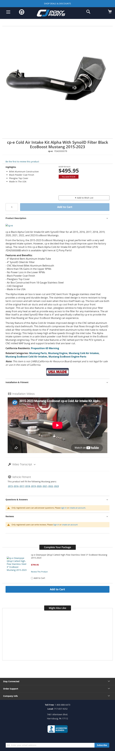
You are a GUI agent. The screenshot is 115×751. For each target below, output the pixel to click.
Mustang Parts (38, 353)
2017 (21, 486)
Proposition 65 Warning (45, 348)
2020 (39, 486)
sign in (64, 507)
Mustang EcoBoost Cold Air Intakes (26, 356)
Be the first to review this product (22, 161)
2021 (45, 486)
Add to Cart (57, 589)
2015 (10, 486)
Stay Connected (11, 681)
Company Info (10, 696)
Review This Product (39, 571)
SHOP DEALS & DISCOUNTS (57, 3)
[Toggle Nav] (8, 12)
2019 (33, 486)
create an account (77, 507)
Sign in (56, 524)
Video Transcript (22, 464)
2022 (50, 486)
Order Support (10, 688)
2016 (16, 486)
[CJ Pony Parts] (55, 13)
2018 (27, 486)
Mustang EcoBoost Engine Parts (67, 356)
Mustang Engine (57, 353)
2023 (56, 486)
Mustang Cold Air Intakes (84, 353)
